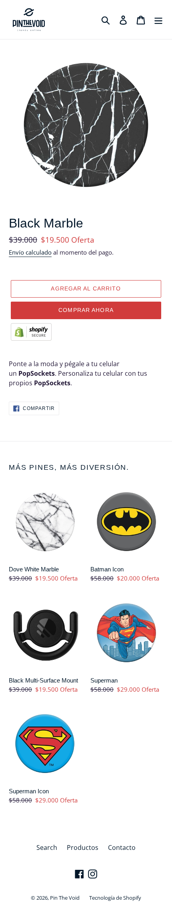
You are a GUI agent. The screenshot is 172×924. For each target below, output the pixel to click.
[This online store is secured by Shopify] (31, 338)
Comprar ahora (86, 310)
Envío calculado (30, 252)
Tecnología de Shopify (115, 897)
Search (46, 847)
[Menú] (158, 20)
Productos (82, 847)
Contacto (122, 847)
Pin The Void (65, 897)
